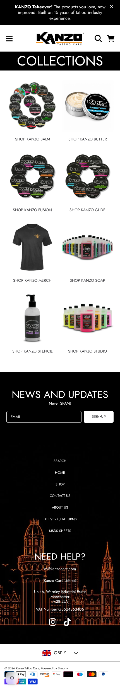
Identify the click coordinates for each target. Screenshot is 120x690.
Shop (60, 484)
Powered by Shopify (54, 668)
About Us (60, 507)
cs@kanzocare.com (60, 569)
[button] (9, 38)
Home (60, 472)
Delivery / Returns (60, 519)
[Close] (111, 7)
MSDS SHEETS (60, 530)
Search (60, 460)
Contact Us (60, 495)
